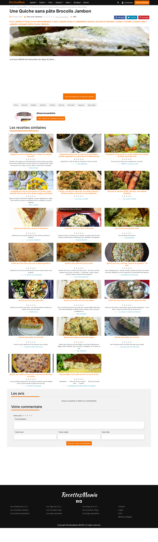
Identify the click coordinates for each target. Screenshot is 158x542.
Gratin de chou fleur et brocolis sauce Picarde (127, 301)
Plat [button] (50, 2)
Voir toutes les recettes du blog (51, 119)
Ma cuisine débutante (81, 277)
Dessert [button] (59, 2)
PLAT (12, 22)
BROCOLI (45, 24)
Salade (33, 105)
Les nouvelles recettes (19, 510)
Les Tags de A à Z (53, 507)
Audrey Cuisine (33, 168)
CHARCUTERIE (139, 22)
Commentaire (20, 419)
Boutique (77, 2)
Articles (86, 2)
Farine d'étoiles (33, 205)
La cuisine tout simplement (33, 275)
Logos (120, 510)
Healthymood (33, 312)
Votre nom (19, 432)
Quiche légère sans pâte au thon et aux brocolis (79, 375)
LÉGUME (127, 22)
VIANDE (119, 22)
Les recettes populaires (19, 514)
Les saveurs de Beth (81, 199)
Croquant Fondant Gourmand (33, 347)
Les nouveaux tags (53, 510)
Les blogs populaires (90, 514)
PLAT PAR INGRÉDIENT (41, 22)
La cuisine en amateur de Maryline (129, 312)
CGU (120, 514)
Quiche (61, 105)
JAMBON (13, 24)
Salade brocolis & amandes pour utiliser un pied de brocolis (31, 156)
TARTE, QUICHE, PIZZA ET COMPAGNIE (69, 22)
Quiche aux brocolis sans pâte (31, 301)
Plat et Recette (81, 314)
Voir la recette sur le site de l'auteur (79, 97)
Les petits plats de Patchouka (129, 347)
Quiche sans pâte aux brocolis (31, 338)
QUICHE (90, 22)
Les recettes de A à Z (19, 507)
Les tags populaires (54, 514)
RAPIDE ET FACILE (23, 22)
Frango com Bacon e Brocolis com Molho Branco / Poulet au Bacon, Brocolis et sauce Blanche (79, 193)
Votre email (63, 432)
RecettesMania (17, 2)
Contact (121, 507)
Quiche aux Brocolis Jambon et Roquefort (31, 229)
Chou (16, 105)
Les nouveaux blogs (90, 510)
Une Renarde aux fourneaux (129, 275)
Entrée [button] (42, 2)
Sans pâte (91, 105)
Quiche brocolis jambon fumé (127, 229)
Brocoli (24, 105)
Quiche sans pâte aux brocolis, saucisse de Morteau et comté (30, 376)
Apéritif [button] (33, 2)
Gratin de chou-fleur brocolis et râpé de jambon (31, 264)
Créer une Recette (142, 2)
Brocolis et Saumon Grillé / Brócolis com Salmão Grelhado (127, 193)
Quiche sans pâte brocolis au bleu (79, 264)
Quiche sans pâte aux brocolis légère (79, 301)
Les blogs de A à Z (89, 507)
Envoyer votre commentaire (79, 444)
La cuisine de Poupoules (33, 386)
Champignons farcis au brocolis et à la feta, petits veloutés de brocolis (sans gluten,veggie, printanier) (30, 193)
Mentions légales (125, 517)
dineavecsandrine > (22, 7)
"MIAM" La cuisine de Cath (129, 164)
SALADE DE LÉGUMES (105, 22)
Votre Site (105, 432)
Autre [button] (68, 2)
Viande (52, 105)
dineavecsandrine (81, 240)
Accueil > (13, 7)
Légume (81, 105)
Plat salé (71, 105)
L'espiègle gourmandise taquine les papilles (81, 386)
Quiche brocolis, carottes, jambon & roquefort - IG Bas (127, 265)
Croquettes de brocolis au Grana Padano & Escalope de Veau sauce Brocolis (127, 156)
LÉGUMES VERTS (26, 24)
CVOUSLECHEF (129, 238)
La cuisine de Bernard (34, 240)
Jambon (43, 105)
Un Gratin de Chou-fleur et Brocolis (78, 229)
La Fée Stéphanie (81, 164)
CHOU (37, 24)
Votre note (17, 416)
